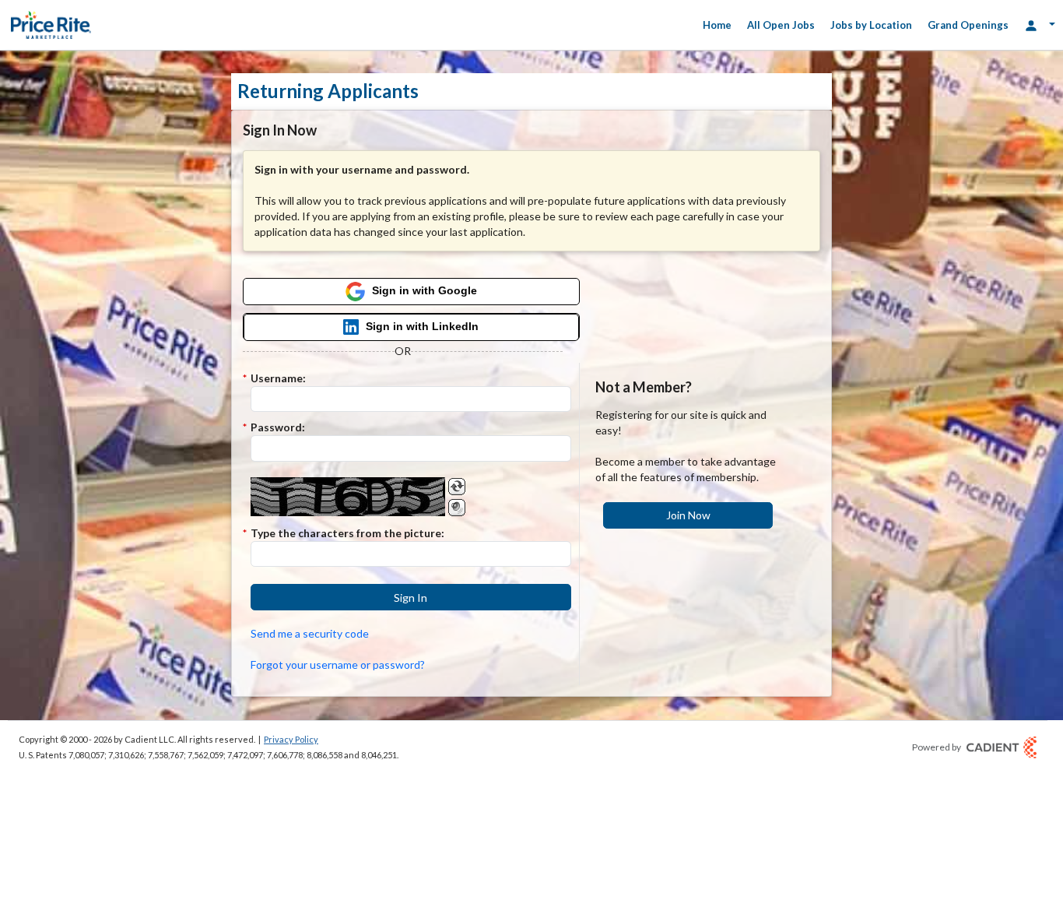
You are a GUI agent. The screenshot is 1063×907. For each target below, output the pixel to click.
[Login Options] (1039, 24)
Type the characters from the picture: (347, 533)
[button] (411, 597)
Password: (278, 427)
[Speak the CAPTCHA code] (456, 507)
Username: (278, 378)
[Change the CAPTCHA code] (456, 486)
